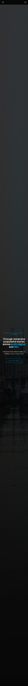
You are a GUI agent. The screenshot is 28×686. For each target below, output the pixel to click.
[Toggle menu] (25, 2)
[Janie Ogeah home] (3, 2)
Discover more (14, 360)
